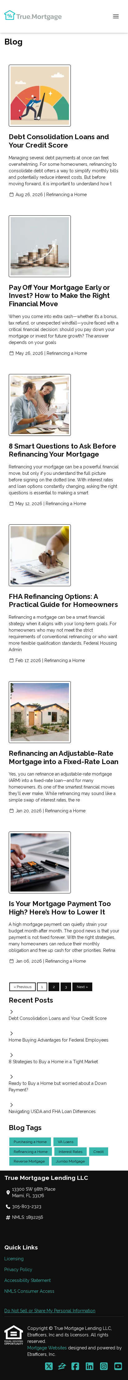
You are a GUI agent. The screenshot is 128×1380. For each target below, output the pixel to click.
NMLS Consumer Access (29, 1291)
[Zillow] (62, 1366)
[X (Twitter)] (48, 1366)
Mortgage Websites (47, 1347)
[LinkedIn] (89, 1366)
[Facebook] (75, 1366)
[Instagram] (103, 1366)
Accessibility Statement (27, 1280)
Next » (82, 987)
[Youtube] (118, 1366)
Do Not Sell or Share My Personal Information (49, 1310)
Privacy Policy (18, 1269)
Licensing (14, 1258)
